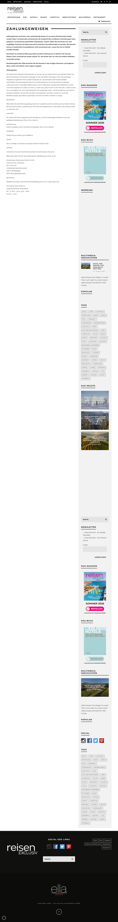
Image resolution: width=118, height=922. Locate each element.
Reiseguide (94, 356)
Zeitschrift (17, 1)
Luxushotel (93, 341)
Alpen (91, 311)
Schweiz (94, 804)
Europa (96, 315)
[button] (4, 918)
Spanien (84, 367)
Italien (95, 778)
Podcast (84, 356)
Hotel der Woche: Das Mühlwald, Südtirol (98, 266)
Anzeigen (27, 1)
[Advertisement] (95, 223)
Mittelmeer (85, 348)
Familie (103, 315)
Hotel (94, 326)
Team (9, 1)
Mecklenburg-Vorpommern (90, 345)
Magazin (107, 840)
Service (102, 804)
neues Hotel (86, 352)
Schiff (43, 17)
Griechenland (86, 322)
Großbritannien (99, 322)
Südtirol (95, 371)
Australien (100, 311)
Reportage (85, 804)
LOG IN (46, 1)
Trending (105, 21)
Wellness (94, 374)
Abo (101, 840)
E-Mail (85, 60)
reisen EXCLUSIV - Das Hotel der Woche (94, 54)
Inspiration (86, 778)
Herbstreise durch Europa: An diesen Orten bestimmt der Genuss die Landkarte (95, 439)
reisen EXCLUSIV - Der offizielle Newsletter (94, 49)
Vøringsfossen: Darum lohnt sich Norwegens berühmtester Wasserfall (95, 419)
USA (103, 371)
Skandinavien (98, 363)
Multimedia (85, 17)
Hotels (34, 17)
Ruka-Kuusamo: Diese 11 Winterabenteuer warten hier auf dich (95, 398)
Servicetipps (69, 17)
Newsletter (37, 1)
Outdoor (96, 352)
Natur (94, 348)
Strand (92, 367)
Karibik (84, 337)
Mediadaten (106, 844)
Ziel (25, 17)
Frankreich (92, 319)
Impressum (106, 848)
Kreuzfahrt (93, 337)
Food (83, 319)
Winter (102, 374)
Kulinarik (104, 337)
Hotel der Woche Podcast (90, 330)
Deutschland (86, 315)
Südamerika (85, 371)
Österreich (85, 378)
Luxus (84, 341)
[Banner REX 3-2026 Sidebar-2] (95, 134)
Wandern (85, 374)
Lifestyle (55, 17)
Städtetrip (101, 367)
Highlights (85, 326)
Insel (103, 330)
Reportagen (14, 17)
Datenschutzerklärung (92, 844)
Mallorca (103, 341)
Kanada (103, 778)
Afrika (84, 311)
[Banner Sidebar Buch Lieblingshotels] (95, 184)
